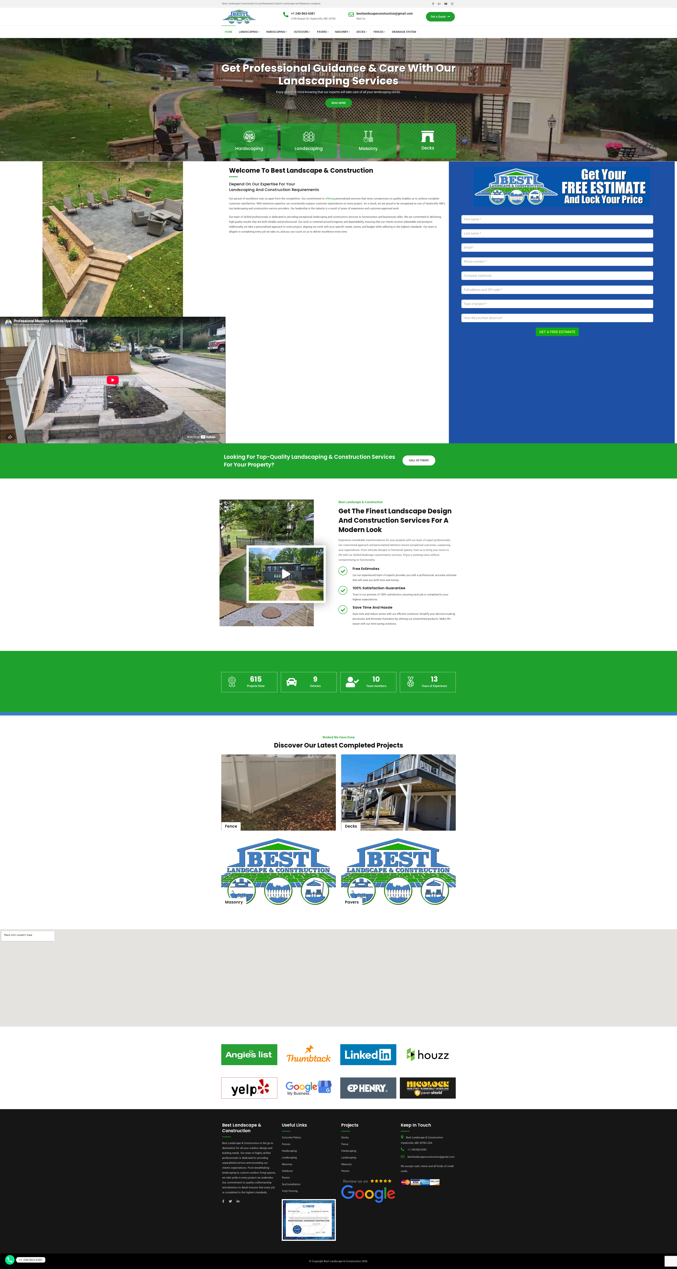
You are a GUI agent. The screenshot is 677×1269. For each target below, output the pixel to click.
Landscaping (248, 32)
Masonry (341, 32)
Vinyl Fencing (290, 1191)
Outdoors (301, 32)
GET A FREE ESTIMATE (557, 332)
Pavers (322, 32)
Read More (249, 158)
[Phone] (10, 1260)
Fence (231, 826)
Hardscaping (275, 32)
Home (228, 32)
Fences (378, 32)
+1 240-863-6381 (303, 13)
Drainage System (404, 32)
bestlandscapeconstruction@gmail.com (384, 13)
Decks (360, 32)
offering (329, 198)
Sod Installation (291, 1184)
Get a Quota (438, 16)
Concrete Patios (291, 1137)
